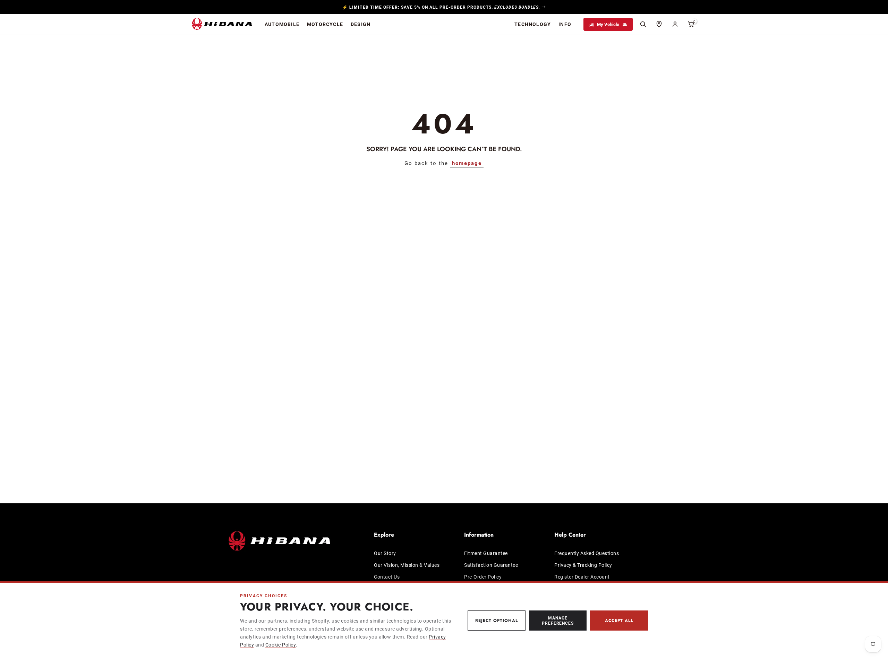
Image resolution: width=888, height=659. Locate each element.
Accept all (619, 620)
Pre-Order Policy (483, 576)
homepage (467, 162)
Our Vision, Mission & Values (406, 564)
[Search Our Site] (643, 24)
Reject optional (496, 620)
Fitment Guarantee (486, 553)
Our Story (385, 553)
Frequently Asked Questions (586, 553)
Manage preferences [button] (558, 620)
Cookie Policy (280, 644)
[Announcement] (444, 6)
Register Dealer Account (582, 576)
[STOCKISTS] (659, 24)
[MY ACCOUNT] (675, 24)
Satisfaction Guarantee (491, 564)
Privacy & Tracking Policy (583, 564)
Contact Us (387, 576)
